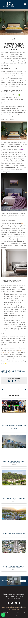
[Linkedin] (16, 603)
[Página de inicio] (8, 4)
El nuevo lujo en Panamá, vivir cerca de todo (14, 533)
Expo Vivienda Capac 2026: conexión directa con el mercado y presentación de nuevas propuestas (14, 427)
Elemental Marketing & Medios (15, 615)
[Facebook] (12, 603)
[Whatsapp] (19, 603)
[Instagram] (8, 603)
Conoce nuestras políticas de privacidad (11, 607)
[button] (25, 4)
